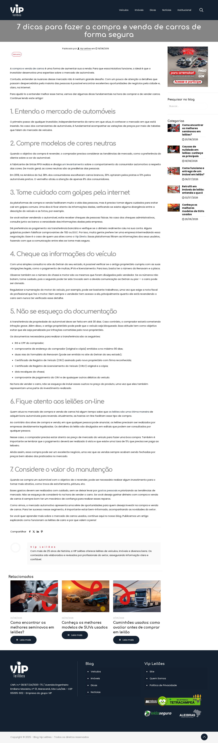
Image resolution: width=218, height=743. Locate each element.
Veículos (17, 54)
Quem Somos (158, 678)
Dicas (94, 685)
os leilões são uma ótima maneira (129, 411)
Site (152, 671)
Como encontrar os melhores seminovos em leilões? (32, 627)
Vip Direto (81, 236)
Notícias (96, 692)
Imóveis (95, 678)
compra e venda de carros (28, 68)
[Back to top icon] (204, 737)
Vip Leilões (85, 48)
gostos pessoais (108, 490)
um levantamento (73, 164)
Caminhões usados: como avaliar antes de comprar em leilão (136, 627)
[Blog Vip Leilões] (17, 10)
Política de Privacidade (163, 685)
